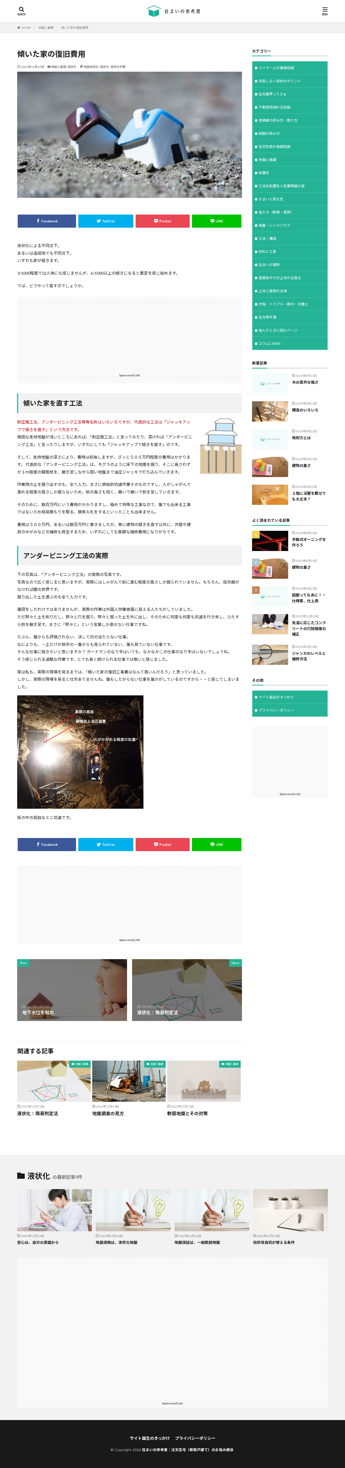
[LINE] (216, 221)
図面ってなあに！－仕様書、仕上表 (309, 598)
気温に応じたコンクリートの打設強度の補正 (309, 628)
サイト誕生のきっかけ (276, 697)
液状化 (72, 67)
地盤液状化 (91, 67)
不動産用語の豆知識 (274, 107)
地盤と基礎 (46, 28)
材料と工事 (267, 251)
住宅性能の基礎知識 (274, 146)
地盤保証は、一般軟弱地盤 (197, 1242)
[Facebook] (47, 221)
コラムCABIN (269, 343)
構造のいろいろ (305, 410)
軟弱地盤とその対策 (187, 1113)
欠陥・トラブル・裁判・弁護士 (283, 304)
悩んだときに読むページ (278, 330)
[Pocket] (162, 221)
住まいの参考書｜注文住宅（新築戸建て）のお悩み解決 (188, 1450)
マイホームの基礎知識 (276, 68)
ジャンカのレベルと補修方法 (309, 656)
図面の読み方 (269, 133)
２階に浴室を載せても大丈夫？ (309, 496)
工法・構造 (267, 238)
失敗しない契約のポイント (280, 81)
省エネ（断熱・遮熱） (276, 212)
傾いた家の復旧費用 (74, 28)
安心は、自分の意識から (38, 1242)
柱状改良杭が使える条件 (274, 1242)
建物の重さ (301, 465)
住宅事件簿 (267, 317)
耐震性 (264, 173)
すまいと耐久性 (271, 199)
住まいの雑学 (269, 265)
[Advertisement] (129, 334)
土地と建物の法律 (273, 291)
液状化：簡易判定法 (37, 1113)
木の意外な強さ (305, 382)
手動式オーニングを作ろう (309, 542)
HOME (26, 28)
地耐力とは (301, 437)
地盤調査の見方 (108, 1113)
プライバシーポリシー (276, 710)
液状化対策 (118, 67)
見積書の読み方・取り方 (278, 120)
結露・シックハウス (274, 225)
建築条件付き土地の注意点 (280, 278)
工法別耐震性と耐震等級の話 (282, 186)
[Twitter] (106, 221)
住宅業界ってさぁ (273, 94)
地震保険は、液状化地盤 (116, 1242)
